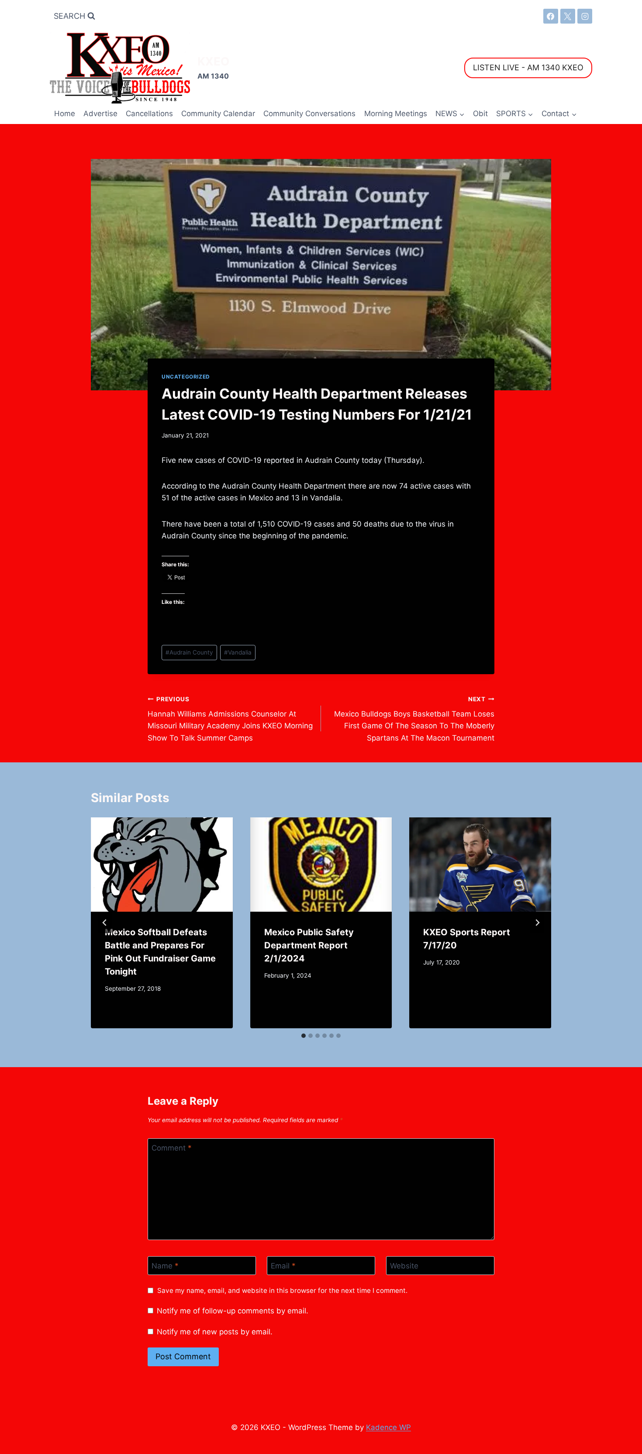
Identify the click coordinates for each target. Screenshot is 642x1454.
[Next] (537, 922)
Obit (480, 113)
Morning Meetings (395, 113)
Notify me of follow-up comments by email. (232, 1310)
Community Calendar (218, 113)
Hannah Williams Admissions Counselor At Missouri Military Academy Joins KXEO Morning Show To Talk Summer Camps (230, 719)
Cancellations (149, 113)
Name (165, 1265)
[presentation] (162, 864)
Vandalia (238, 652)
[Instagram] (584, 16)
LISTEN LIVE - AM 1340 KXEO (528, 67)
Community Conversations (309, 113)
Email (283, 1265)
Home (64, 113)
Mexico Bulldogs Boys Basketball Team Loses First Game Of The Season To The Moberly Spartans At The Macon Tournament (414, 719)
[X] (567, 16)
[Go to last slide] (105, 922)
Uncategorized (186, 376)
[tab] (303, 1036)
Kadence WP (388, 1427)
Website (404, 1265)
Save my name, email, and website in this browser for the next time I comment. (282, 1290)
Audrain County (189, 652)
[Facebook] (550, 16)
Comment (172, 1148)
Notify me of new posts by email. (215, 1331)
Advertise (100, 113)
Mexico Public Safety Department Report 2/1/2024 (309, 945)
